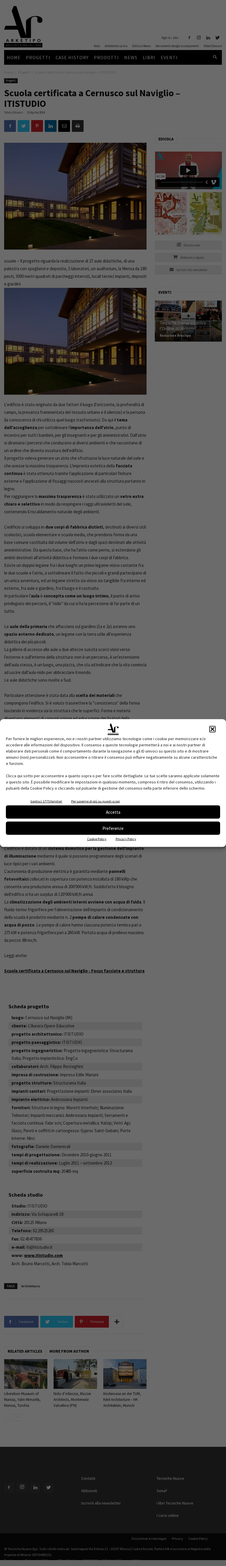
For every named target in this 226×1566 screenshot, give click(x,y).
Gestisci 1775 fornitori (46, 801)
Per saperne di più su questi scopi (95, 801)
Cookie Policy (97, 839)
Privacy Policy (126, 839)
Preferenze (113, 828)
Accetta (113, 812)
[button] (212, 729)
